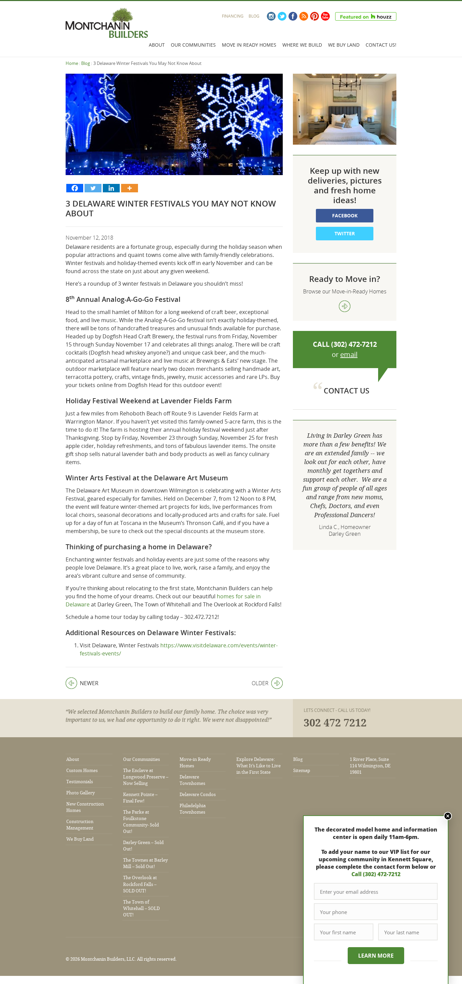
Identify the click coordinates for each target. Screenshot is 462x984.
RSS (303, 16)
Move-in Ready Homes (195, 762)
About (157, 45)
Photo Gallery (80, 792)
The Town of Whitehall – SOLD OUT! (141, 908)
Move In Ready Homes (249, 45)
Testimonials (79, 781)
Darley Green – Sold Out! (143, 845)
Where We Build (302, 45)
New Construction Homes (85, 807)
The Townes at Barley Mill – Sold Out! (145, 863)
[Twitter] (93, 188)
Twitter (282, 16)
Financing (233, 16)
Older (260, 683)
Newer (82, 683)
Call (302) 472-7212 (375, 874)
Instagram (271, 16)
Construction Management (79, 825)
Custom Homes (82, 770)
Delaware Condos (198, 794)
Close (448, 816)
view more (344, 306)
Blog (254, 16)
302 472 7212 (335, 723)
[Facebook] (74, 188)
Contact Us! (381, 45)
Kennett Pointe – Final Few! (140, 797)
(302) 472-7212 (354, 344)
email (348, 354)
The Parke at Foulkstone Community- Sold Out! (141, 822)
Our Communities (193, 45)
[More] (129, 188)
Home (72, 63)
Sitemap (301, 770)
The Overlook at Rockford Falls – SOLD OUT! (140, 884)
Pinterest (314, 16)
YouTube (325, 16)
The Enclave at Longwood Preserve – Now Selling (145, 777)
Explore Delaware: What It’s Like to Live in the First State (258, 766)
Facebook (292, 16)
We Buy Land (344, 45)
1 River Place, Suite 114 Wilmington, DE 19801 (370, 766)
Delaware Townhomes (192, 780)
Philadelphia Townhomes (193, 809)
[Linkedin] (111, 188)
